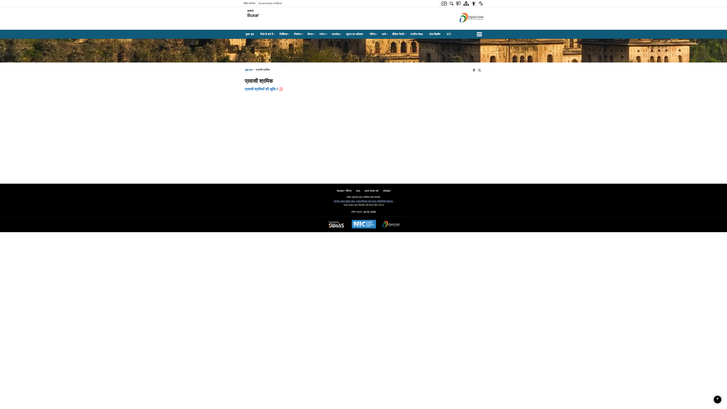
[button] (480, 34)
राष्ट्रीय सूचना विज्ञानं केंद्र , (345, 201)
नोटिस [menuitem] (372, 34)
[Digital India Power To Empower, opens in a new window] (391, 224)
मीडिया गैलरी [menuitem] (398, 34)
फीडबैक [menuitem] (386, 191)
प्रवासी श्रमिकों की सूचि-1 (262, 89)
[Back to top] (717, 399)
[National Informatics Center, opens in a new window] (364, 224)
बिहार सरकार (249, 3)
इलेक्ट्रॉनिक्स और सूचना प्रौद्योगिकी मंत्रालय (374, 201)
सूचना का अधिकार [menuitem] (354, 34)
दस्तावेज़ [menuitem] (336, 34)
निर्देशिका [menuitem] (283, 34)
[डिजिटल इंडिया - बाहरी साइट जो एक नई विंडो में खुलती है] (467, 26)
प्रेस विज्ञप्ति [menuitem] (434, 34)
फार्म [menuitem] (384, 34)
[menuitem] (443, 3)
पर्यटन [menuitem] (322, 34)
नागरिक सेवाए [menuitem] (416, 34)
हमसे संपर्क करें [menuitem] (371, 191)
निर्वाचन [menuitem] (297, 34)
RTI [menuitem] (449, 34)
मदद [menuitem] (358, 191)
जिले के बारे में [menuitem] (266, 34)
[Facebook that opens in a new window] (474, 70)
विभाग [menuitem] (310, 34)
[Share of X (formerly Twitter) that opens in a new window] (479, 70)
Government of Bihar (270, 3)
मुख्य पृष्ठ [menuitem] (250, 34)
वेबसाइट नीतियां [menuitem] (344, 191)
